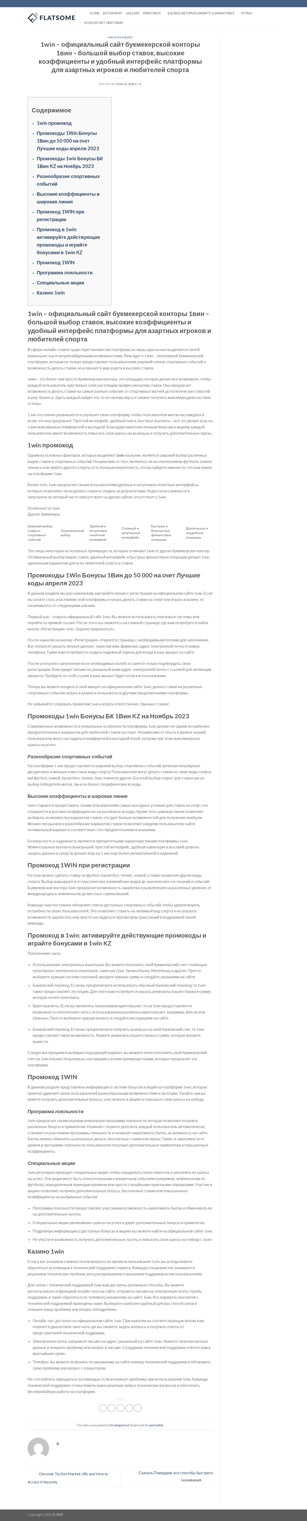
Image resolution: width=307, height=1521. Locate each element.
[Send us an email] (277, 3)
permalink (156, 1425)
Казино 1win (51, 292)
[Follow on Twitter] (272, 3)
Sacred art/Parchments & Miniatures (201, 13)
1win (120, 455)
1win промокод (54, 123)
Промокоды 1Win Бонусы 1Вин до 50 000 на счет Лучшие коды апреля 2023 (68, 140)
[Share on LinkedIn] (138, 1408)
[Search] (84, 13)
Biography (112, 13)
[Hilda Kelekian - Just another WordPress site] (52, 18)
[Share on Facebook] (103, 1408)
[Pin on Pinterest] (129, 1408)
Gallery (133, 13)
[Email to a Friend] (120, 1408)
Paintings (152, 13)
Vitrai (246, 13)
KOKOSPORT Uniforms (103, 23)
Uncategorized (120, 37)
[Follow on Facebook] (263, 3)
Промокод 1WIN (56, 262)
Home (95, 13)
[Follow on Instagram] (267, 3)
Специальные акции (60, 282)
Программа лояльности (65, 272)
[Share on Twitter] (112, 1408)
